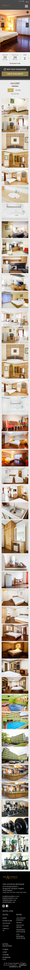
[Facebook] (7, 906)
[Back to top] (27, 966)
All (10, 90)
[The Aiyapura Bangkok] (6, 5)
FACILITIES (15, 94)
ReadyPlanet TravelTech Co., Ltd (17, 965)
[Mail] (3, 906)
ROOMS (18, 90)
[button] (2, 25)
